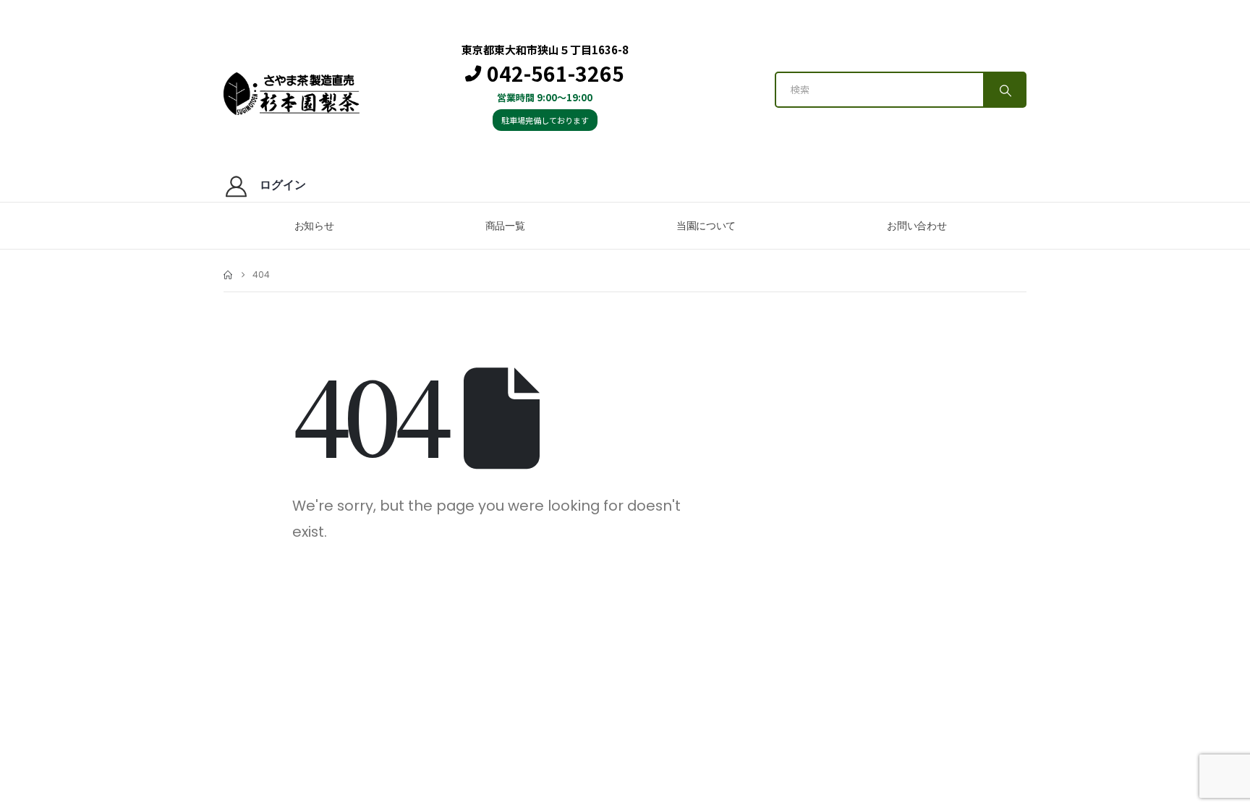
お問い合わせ (916, 225)
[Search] (1004, 89)
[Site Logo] (292, 93)
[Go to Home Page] (228, 275)
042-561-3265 (555, 73)
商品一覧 (505, 225)
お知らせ (314, 225)
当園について (706, 225)
